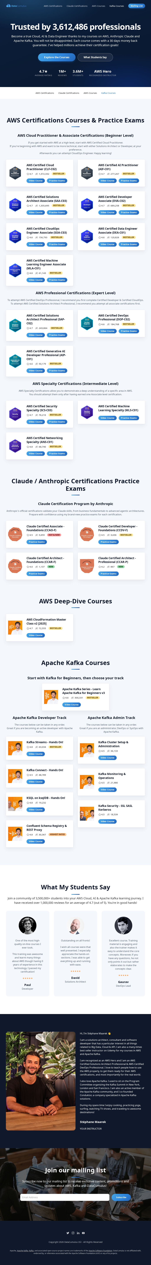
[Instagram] (73, 1232)
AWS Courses (98, 5)
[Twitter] (67, 1232)
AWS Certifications (53, 5)
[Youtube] (83, 1232)
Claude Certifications (77, 5)
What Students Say (95, 57)
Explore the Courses (56, 57)
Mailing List (137, 5)
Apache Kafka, (23, 1250)
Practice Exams (57, 180)
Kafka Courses (117, 5)
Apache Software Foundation (100, 1250)
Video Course (36, 180)
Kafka (31, 1250)
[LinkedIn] (78, 1232)
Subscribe (121, 1197)
